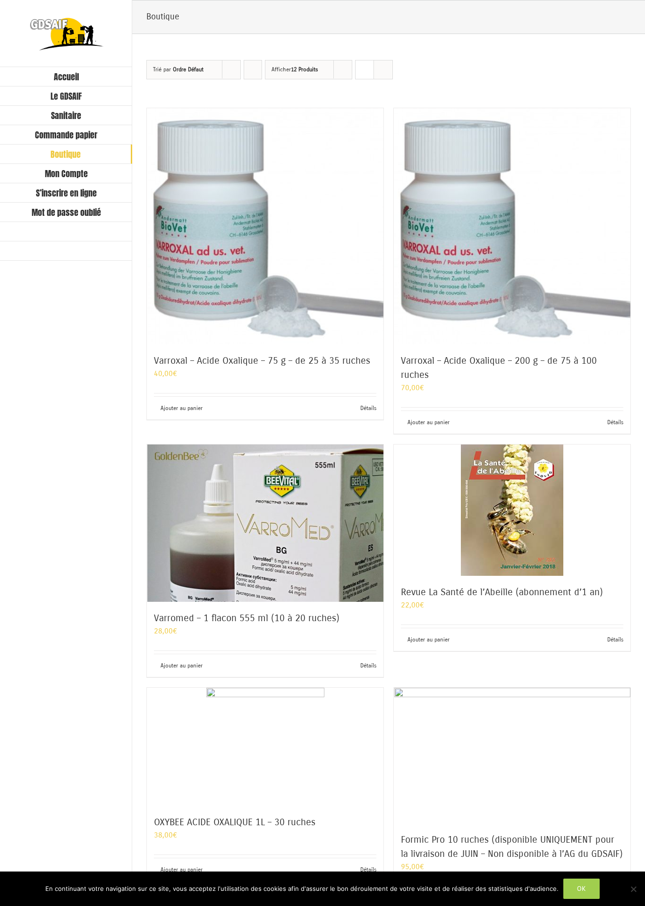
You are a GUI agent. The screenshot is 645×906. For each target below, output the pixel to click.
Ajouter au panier (182, 408)
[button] (66, 251)
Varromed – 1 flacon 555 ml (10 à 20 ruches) (246, 618)
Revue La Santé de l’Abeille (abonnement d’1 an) (502, 592)
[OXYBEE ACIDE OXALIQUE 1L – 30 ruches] (265, 747)
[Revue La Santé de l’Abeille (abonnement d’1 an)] (512, 510)
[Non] (633, 889)
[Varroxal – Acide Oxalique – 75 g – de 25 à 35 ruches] (265, 226)
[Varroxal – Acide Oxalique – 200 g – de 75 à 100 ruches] (512, 226)
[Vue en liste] (383, 69)
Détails (368, 408)
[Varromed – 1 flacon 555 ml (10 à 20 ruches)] (265, 523)
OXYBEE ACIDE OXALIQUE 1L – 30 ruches (234, 822)
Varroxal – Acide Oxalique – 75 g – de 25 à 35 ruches (262, 360)
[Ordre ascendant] (253, 69)
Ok (581, 888)
